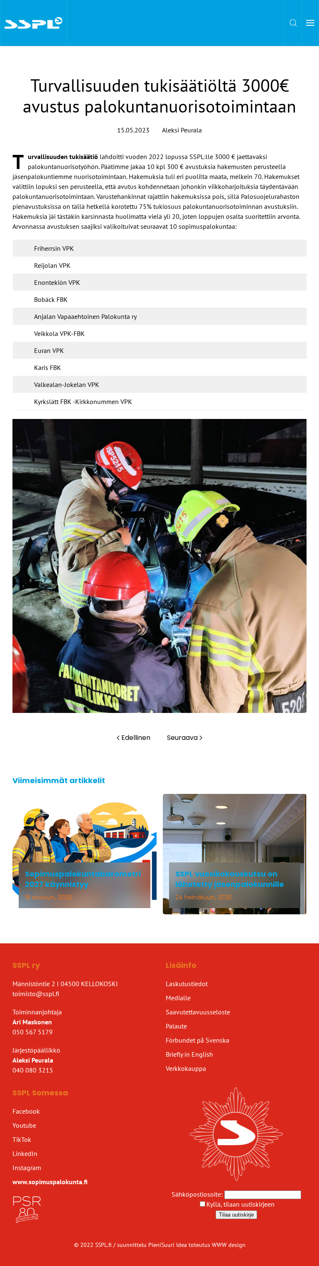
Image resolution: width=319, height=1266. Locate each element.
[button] (293, 23)
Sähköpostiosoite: (198, 1194)
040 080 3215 (32, 1070)
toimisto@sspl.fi (35, 993)
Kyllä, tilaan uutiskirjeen (240, 1204)
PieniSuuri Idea (168, 1245)
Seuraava (182, 737)
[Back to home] (33, 23)
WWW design (228, 1245)
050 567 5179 (32, 1032)
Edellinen (135, 737)
